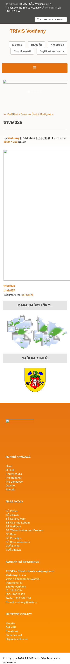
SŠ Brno (11, 534)
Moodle (17, 44)
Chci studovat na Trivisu (51, 19)
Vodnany (13, 138)
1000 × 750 (11, 141)
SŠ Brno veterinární (18, 542)
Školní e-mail (22, 51)
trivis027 (9, 290)
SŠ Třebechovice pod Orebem (24, 530)
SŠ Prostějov (14, 538)
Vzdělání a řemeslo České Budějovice (28, 114)
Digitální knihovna (52, 51)
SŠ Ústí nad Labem (18, 522)
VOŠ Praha (13, 545)
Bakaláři (36, 44)
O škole (10, 470)
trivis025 (9, 285)
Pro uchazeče (14, 481)
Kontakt (10, 489)
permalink (27, 294)
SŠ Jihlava (12, 514)
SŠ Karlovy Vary (15, 518)
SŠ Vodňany (13, 526)
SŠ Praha (12, 510)
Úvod (9, 466)
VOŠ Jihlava (13, 549)
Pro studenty (13, 477)
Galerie (10, 485)
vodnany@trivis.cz (26, 602)
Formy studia (14, 473)
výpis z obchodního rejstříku (23, 578)
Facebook (57, 44)
